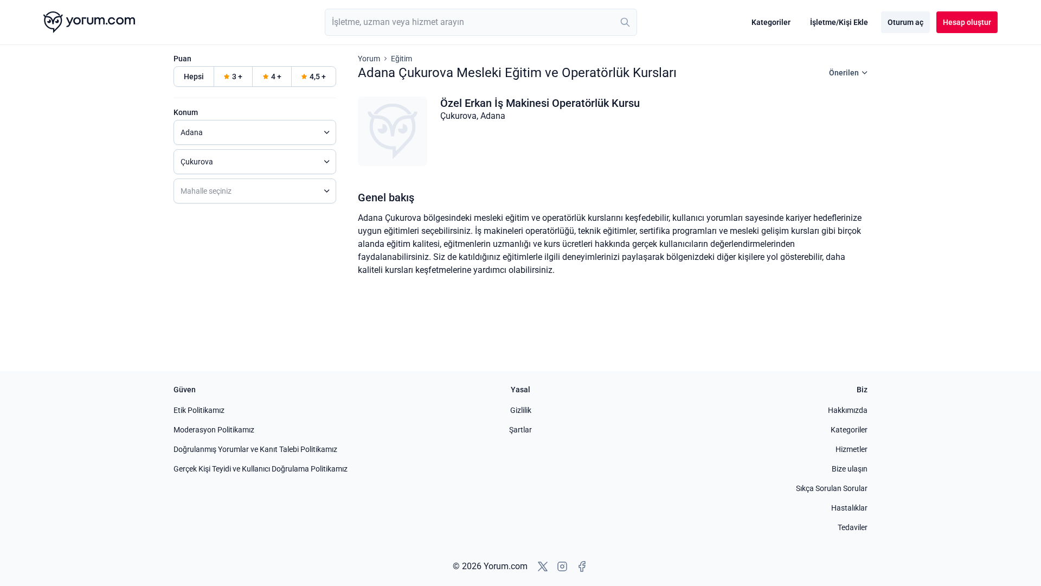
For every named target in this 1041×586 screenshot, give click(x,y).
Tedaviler (853, 527)
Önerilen (844, 72)
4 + (276, 76)
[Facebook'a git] (581, 566)
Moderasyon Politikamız (214, 429)
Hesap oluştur (967, 22)
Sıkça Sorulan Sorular (832, 488)
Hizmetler (852, 449)
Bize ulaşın (850, 468)
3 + (237, 76)
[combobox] (481, 22)
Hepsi (194, 76)
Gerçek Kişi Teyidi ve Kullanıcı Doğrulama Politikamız (261, 468)
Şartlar (520, 429)
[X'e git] (542, 566)
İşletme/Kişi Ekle (839, 22)
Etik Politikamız (199, 410)
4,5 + (318, 76)
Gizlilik (520, 410)
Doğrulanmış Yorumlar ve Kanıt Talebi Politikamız (255, 449)
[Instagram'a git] (562, 566)
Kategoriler (771, 22)
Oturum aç (905, 22)
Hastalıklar (849, 508)
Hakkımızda (848, 410)
